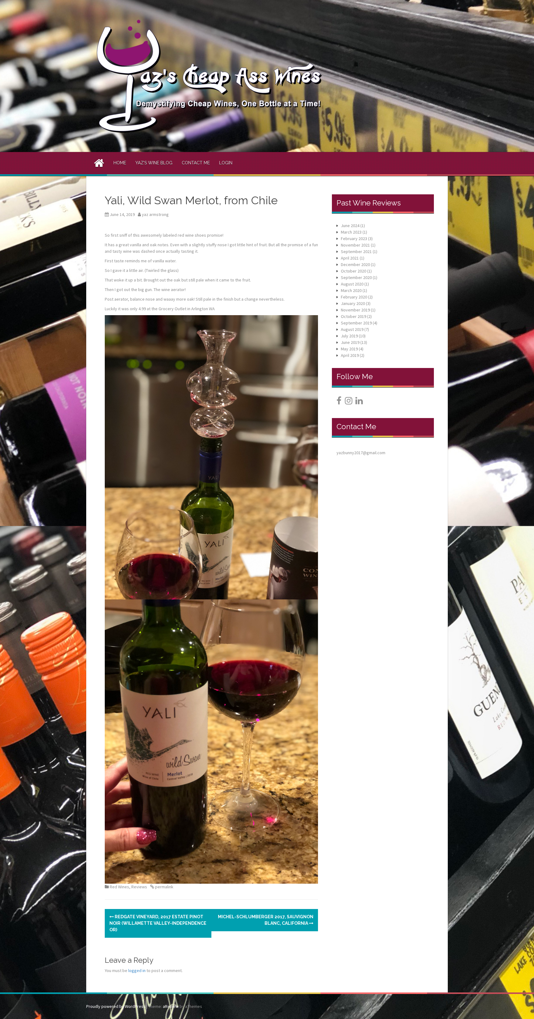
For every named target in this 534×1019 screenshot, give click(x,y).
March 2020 (351, 290)
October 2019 (353, 316)
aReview (171, 1006)
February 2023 (354, 238)
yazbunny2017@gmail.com (361, 452)
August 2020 (352, 284)
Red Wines (119, 887)
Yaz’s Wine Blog (153, 162)
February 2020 (354, 297)
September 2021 (356, 251)
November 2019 (355, 310)
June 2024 (350, 225)
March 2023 (351, 232)
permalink (163, 887)
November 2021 (355, 245)
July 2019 (349, 336)
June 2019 (350, 342)
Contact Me (196, 162)
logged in (137, 970)
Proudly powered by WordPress (116, 1006)
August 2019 (352, 329)
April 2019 (350, 355)
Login (225, 162)
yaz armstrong (155, 214)
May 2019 (349, 349)
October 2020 (353, 271)
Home (119, 162)
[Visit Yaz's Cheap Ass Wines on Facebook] (339, 402)
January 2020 (353, 303)
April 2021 (350, 258)
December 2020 (355, 264)
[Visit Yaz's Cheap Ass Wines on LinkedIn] (359, 402)
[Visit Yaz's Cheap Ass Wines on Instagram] (348, 402)
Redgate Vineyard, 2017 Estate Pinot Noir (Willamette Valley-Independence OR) (157, 923)
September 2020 (356, 277)
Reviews (139, 887)
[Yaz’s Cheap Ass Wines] (209, 75)
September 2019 (356, 323)
